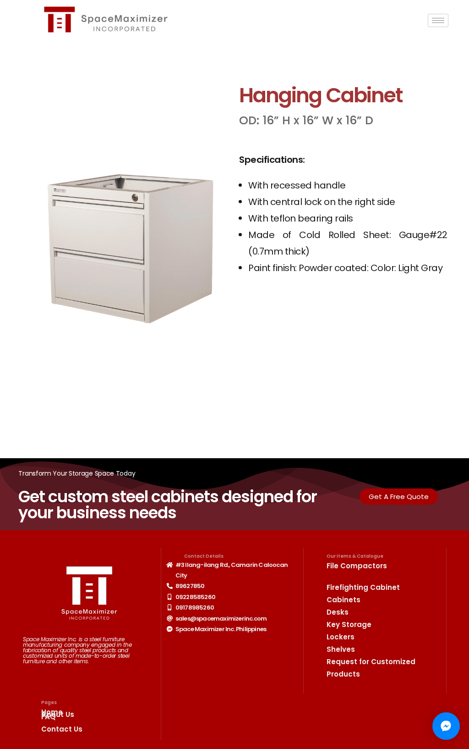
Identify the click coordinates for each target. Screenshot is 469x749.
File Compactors (357, 566)
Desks (338, 612)
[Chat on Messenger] (446, 726)
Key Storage (349, 624)
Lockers (340, 637)
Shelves (341, 649)
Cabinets (343, 600)
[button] (399, 496)
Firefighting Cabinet (363, 587)
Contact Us (61, 729)
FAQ (48, 716)
